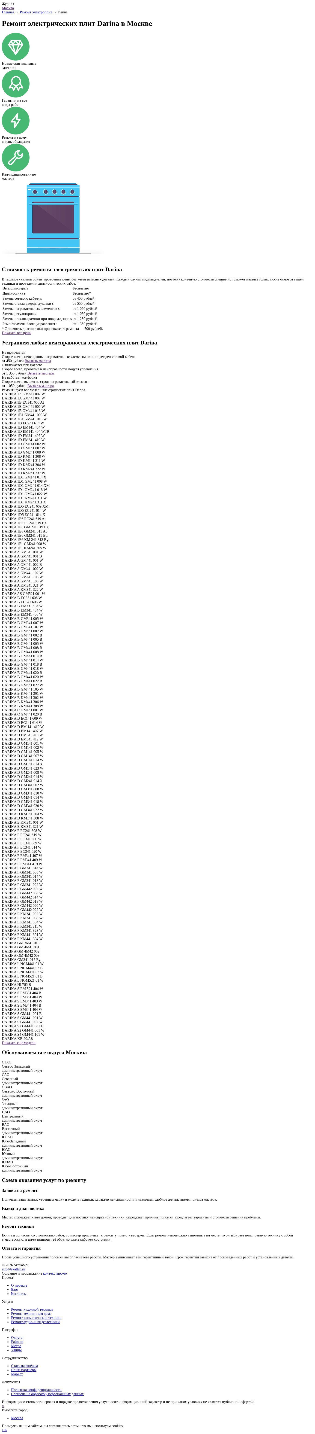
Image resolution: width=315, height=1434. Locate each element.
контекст (55, 1273)
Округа (17, 1338)
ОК (4, 1430)
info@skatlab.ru (13, 1269)
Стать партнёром (24, 1366)
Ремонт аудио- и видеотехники (35, 1322)
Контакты (19, 1294)
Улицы (16, 1350)
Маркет (17, 1374)
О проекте (19, 1285)
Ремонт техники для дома (31, 1313)
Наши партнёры (23, 1370)
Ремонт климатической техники (36, 1318)
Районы (17, 1342)
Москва (8, 8)
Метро (16, 1346)
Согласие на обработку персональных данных (47, 1394)
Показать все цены (16, 333)
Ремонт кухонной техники (32, 1309)
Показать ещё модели (19, 1043)
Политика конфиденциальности (36, 1390)
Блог (14, 1289)
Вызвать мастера (38, 361)
